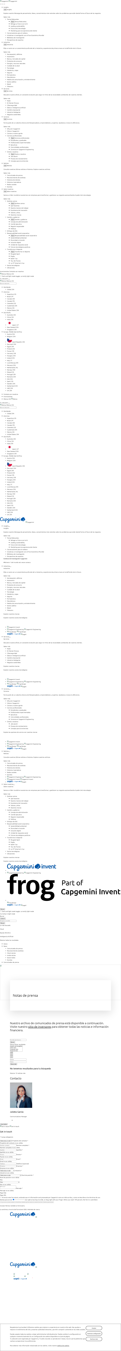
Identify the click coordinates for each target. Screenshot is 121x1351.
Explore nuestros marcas (11, 614)
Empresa (19, 1166)
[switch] (1, 276)
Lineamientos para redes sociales (22, 1250)
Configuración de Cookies (20, 1253)
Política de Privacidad (23, 1312)
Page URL (3, 1195)
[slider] (18, 1199)
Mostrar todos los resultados (9, 940)
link (5, 9)
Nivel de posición (28, 1175)
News (15, 1230)
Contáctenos (17, 1234)
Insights (9, 9)
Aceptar (94, 1328)
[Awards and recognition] (16, 1046)
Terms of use (17, 1239)
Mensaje (19, 1188)
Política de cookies (19, 1255)
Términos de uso (21, 1308)
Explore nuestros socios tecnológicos (15, 618)
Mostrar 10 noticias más (18, 1073)
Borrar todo (13, 1064)
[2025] (11, 1054)
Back (12, 21)
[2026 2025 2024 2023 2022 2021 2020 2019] (11, 1057)
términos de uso (94, 1197)
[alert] (60, 1206)
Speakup (16, 1257)
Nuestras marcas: (14, 1271)
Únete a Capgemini (19, 1227)
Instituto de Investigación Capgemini (15, 558)
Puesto (19, 1154)
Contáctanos (20, 1301)
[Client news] (16, 1048)
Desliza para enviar (6, 1200)
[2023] (11, 1057)
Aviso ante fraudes (18, 1260)
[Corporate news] (16, 1049)
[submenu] (9, 526)
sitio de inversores (39, 1026)
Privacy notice (17, 1243)
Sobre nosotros (11, 191)
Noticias (9, 165)
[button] (10, 399)
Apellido (19, 1150)
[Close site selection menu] (9, 403)
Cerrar (3, 918)
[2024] (11, 1055)
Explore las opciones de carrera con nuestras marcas (20, 732)
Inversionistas (17, 1237)
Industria (18, 1170)
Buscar (2, 909)
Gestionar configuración (94, 1333)
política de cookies (63, 1345)
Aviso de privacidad (22, 1315)
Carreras (9, 119)
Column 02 (16, 1303)
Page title (3, 1193)
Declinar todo (94, 1339)
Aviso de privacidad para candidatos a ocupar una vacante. (29, 1246)
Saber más (7, 17)
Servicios (9, 91)
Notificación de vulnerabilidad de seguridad (25, 1248)
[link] (8, 1)
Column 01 (16, 1285)
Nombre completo (22, 1145)
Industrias (10, 44)
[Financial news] (16, 1051)
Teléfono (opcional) (22, 1164)
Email (18, 1159)
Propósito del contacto (20, 1141)
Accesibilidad (17, 1241)
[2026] (11, 1052)
